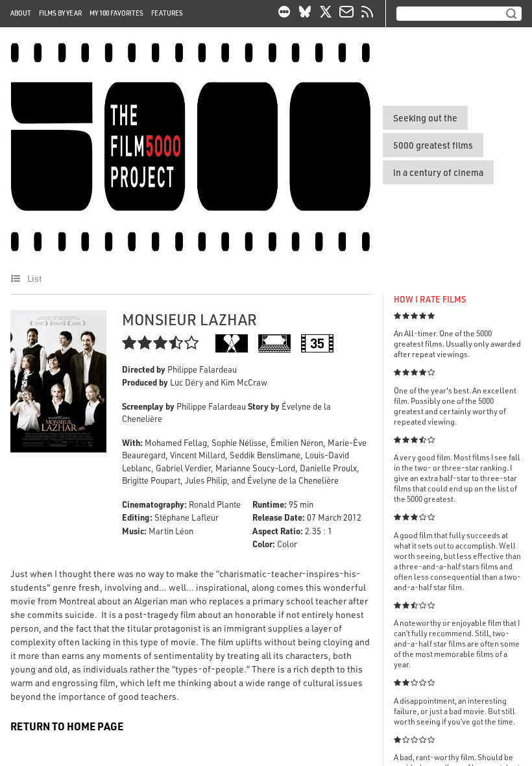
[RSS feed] (367, 13)
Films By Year (60, 13)
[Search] (511, 13)
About (20, 13)
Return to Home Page (66, 726)
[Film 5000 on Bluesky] (305, 13)
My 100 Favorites (116, 13)
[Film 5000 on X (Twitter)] (325, 13)
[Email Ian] (346, 13)
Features (167, 13)
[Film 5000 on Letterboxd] (284, 13)
